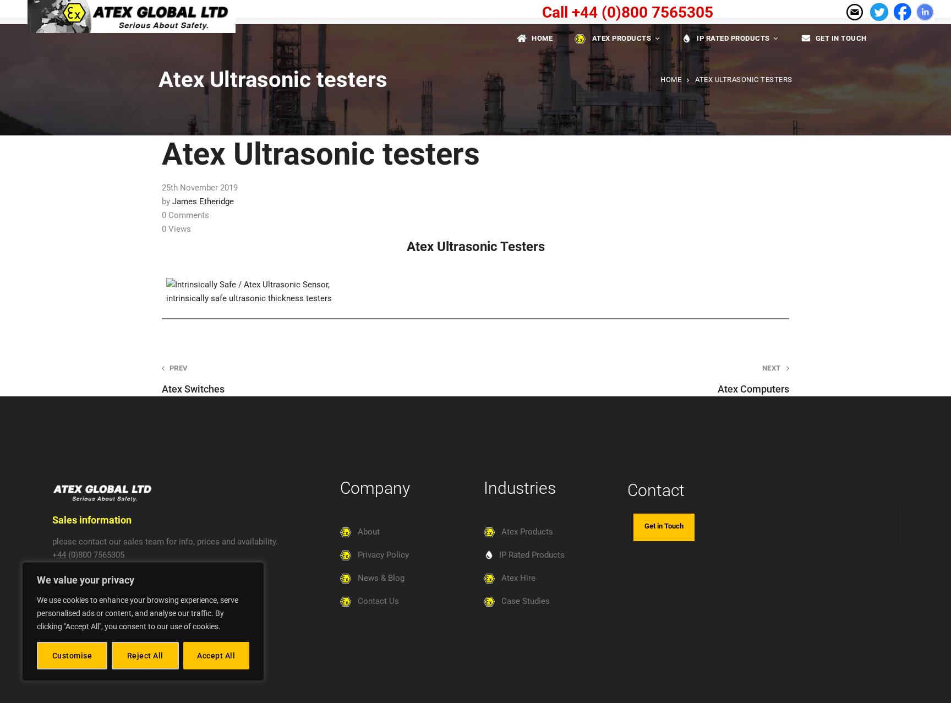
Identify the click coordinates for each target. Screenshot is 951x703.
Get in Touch (664, 526)
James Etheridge (203, 201)
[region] (143, 621)
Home (670, 79)
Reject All (145, 655)
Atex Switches (193, 379)
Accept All (216, 655)
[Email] (854, 11)
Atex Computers (753, 379)
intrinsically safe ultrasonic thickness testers (249, 298)
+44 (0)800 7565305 (88, 555)
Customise (72, 655)
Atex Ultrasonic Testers (476, 246)
